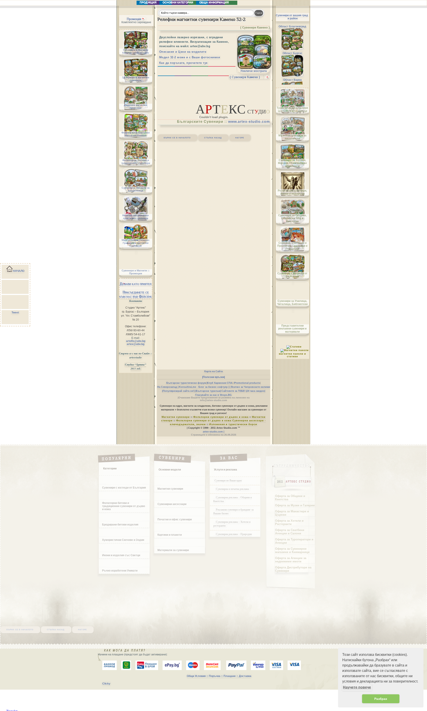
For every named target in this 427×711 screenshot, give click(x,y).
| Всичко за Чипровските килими (250, 387)
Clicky (106, 683)
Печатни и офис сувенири (174, 519)
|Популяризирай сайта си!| (178, 391)
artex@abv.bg (135, 344)
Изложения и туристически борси (233, 424)
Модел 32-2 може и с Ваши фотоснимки (189, 57)
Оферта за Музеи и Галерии (295, 505)
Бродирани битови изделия (120, 524)
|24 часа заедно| (255, 391)
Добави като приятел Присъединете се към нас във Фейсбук (135, 290)
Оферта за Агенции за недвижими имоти (290, 559)
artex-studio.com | (213, 431)
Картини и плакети (169, 534)
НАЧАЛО (18, 271)
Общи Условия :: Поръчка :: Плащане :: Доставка (219, 676)
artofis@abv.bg (135, 341)
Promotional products (247, 383)
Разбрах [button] (380, 699)
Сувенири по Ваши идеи (228, 480)
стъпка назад (213, 137)
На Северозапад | (167, 387)
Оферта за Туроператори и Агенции (294, 541)
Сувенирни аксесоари (171, 504)
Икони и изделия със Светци (121, 555)
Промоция (134, 19)
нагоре (239, 137)
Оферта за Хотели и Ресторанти (289, 522)
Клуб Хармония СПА (219, 383)
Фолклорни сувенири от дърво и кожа (220, 417)
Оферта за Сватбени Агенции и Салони (289, 531)
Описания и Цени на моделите (182, 51)
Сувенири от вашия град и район (292, 17)
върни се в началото (177, 137)
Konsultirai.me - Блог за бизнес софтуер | (204, 387)
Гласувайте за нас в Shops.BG (213, 395)
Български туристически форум (186, 383)
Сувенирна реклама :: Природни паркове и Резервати (232, 535)
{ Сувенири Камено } (245, 77)
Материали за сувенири (173, 550)
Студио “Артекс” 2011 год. (135, 366)
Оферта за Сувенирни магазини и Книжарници (292, 550)
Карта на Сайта (213, 371)
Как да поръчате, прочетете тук (183, 63)
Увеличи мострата (253, 71)
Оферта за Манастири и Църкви (292, 513)
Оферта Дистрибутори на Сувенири (293, 569)
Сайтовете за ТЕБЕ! (233, 391)
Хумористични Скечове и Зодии (123, 539)
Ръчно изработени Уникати (119, 570)
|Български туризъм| (208, 391)
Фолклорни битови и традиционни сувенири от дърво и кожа (123, 506)
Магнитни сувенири (176, 417)
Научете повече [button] (357, 687)
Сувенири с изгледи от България (124, 487)
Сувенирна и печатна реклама (233, 489)
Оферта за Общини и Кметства (290, 497)
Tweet (15, 312)
